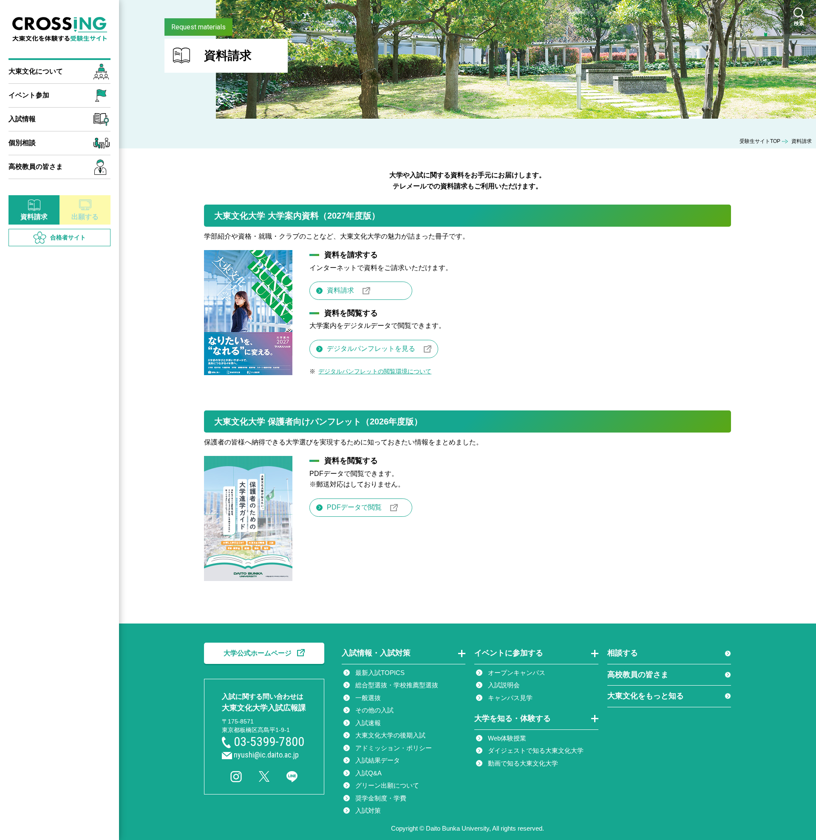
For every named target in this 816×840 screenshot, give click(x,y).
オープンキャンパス (516, 672)
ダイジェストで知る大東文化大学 (536, 750)
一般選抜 (368, 697)
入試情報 (22, 118)
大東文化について (35, 71)
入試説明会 (504, 685)
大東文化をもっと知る (645, 696)
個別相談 (22, 142)
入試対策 (368, 810)
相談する (622, 653)
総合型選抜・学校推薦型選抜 (396, 685)
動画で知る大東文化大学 (523, 763)
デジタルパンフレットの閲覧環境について (374, 371)
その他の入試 (374, 710)
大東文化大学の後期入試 (390, 735)
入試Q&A (368, 773)
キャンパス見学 (510, 697)
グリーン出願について (387, 785)
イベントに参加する (508, 653)
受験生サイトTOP (760, 141)
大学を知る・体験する (512, 718)
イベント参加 (28, 95)
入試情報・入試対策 (376, 653)
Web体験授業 (507, 738)
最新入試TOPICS (380, 672)
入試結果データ (377, 760)
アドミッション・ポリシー (393, 748)
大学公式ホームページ (258, 653)
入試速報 (368, 722)
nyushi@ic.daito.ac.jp (266, 754)
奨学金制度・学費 (380, 798)
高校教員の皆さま (35, 166)
